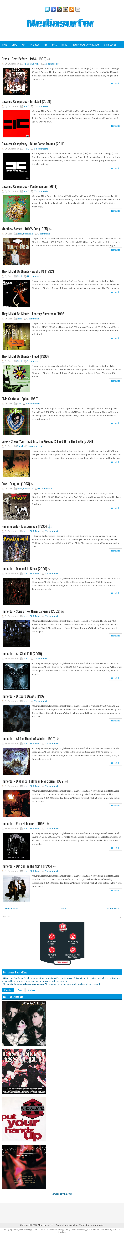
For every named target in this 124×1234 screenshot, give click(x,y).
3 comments (44, 234)
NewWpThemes (19, 1230)
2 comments (33, 319)
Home (4, 44)
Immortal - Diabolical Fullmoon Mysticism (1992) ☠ (35, 781)
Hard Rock (34, 44)
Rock (54, 44)
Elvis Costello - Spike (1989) (20, 399)
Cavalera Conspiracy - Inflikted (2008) (26, 101)
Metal (14, 44)
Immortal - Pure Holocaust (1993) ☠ (25, 823)
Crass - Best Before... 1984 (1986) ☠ (26, 59)
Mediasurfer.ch (45, 1225)
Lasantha (46, 1230)
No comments (51, 64)
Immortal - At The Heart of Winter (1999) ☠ (30, 738)
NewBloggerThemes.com (89, 1230)
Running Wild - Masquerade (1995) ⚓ (27, 526)
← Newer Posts (10, 908)
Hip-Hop (65, 44)
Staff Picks (18, 51)
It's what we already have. (91, 1225)
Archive (31, 990)
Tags (20, 990)
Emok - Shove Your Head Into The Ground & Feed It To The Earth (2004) (47, 441)
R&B (45, 44)
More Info (115, 83)
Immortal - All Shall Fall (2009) (22, 653)
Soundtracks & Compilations (86, 44)
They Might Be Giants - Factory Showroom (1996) (33, 314)
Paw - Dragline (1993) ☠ (18, 483)
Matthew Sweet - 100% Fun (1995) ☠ (27, 229)
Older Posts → (114, 908)
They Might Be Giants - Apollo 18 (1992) (28, 271)
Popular (7, 990)
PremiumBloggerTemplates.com (64, 1230)
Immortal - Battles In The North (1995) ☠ (29, 866)
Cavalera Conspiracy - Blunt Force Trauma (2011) (33, 144)
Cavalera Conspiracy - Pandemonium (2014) (29, 186)
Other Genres (110, 44)
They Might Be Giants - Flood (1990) (25, 356)
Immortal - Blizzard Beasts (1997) (23, 696)
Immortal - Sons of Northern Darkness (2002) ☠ (33, 611)
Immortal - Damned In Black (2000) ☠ (26, 568)
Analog (5, 51)
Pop (23, 44)
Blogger (68, 1194)
